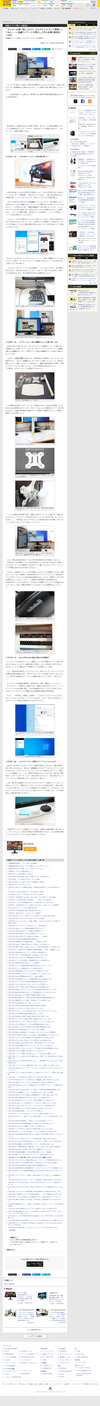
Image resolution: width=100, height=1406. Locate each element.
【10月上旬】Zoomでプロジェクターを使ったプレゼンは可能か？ (27, 918)
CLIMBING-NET (47, 1368)
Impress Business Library (28, 1357)
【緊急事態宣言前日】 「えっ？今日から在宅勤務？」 (23, 863)
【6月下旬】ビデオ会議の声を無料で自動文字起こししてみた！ (26, 1013)
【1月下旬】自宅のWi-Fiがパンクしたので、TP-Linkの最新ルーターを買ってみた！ (31, 1100)
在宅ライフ (44, 1242)
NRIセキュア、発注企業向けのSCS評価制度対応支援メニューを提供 (87, 200)
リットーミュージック (48, 1351)
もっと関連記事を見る (34, 1329)
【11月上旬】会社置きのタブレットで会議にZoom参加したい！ (26, 931)
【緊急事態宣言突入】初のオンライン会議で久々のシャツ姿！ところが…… (29, 866)
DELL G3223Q (9, 1284)
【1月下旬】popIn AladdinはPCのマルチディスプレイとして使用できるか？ (29, 1097)
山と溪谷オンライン (48, 1365)
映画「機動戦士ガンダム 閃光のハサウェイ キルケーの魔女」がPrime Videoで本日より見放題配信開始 (84, 276)
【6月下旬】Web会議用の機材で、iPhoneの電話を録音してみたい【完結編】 (30, 1152)
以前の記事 (19, 358)
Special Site (77, 53)
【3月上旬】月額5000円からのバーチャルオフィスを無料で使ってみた (28, 971)
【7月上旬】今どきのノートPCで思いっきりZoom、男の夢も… (26, 894)
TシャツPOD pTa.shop (83, 1367)
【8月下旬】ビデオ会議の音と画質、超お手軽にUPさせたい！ (25, 910)
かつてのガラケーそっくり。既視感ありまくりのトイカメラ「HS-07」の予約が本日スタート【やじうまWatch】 (84, 42)
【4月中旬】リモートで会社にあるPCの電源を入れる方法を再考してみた (29, 987)
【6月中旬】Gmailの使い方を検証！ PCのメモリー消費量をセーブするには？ (30, 1149)
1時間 (71, 25)
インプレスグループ (76, 1384)
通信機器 (6, 8)
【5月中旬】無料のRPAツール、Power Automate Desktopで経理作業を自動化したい (32, 997)
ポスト (13, 49)
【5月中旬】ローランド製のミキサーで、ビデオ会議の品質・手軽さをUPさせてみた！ (32, 1138)
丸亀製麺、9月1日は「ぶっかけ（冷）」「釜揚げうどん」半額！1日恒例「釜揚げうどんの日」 (84, 263)
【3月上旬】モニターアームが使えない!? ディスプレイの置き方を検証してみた (30, 1113)
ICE (76, 1348)
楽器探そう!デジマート (49, 1354)
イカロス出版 (61, 1348)
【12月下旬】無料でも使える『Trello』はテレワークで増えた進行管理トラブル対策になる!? (34, 947)
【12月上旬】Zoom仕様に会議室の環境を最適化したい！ (24, 939)
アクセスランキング (79, 22)
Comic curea (80, 1354)
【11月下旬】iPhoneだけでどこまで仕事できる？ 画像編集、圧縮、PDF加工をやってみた (33, 1079)
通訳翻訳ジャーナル (65, 1357)
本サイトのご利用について (9, 1384)
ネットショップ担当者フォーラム (30, 1354)
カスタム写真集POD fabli (84, 1370)
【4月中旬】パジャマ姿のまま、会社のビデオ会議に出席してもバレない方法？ (30, 1129)
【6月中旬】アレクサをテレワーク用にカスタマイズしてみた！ (26, 1008)
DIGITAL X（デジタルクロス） (29, 1363)
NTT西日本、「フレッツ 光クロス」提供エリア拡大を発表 (87, 120)
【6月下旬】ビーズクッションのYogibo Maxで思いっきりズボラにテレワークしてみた (32, 1011)
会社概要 (66, 1384)
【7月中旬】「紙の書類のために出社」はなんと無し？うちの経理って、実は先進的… (32, 897)
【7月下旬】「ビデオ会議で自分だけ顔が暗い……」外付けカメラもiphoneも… (30, 900)
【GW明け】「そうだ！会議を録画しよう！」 (21, 871)
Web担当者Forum (9, 1354)
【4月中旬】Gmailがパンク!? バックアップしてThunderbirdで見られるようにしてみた (32, 989)
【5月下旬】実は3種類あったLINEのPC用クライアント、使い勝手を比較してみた (31, 1144)
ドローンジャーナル (10, 1363)
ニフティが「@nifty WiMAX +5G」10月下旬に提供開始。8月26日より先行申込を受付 (87, 222)
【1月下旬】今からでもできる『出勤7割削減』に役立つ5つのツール (27, 957)
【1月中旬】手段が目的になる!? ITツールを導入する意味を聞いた (27, 952)
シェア (27, 49)
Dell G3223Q (28, 844)
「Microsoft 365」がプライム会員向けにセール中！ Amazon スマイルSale (87, 185)
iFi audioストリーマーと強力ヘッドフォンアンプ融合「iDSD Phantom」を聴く (87, 66)
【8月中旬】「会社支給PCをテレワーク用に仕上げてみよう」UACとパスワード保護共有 (33, 905)
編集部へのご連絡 (43, 1384)
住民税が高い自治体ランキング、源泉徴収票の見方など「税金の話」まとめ (87, 306)
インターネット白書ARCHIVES (13, 1377)
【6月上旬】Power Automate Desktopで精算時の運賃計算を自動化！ (27, 1005)
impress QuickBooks (82, 1357)
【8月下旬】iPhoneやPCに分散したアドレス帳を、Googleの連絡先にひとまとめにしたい (33, 1035)
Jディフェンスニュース (66, 1354)
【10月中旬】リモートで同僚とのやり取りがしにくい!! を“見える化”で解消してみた (32, 1053)
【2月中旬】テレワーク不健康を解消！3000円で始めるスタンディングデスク (30, 965)
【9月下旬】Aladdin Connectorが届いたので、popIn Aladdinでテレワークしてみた (31, 1043)
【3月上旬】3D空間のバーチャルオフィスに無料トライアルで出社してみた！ (30, 973)
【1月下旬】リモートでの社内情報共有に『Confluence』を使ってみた (28, 955)
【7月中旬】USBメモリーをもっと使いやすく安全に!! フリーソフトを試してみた (31, 1021)
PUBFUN (77, 1360)
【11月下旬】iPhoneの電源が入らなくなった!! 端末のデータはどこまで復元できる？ (32, 1208)
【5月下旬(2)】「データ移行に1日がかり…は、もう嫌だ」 (24, 879)
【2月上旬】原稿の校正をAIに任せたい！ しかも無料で (23, 963)
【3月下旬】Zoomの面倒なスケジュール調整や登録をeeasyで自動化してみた (30, 979)
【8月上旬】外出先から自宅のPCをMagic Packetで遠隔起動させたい (27, 1165)
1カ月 (93, 25)
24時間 (79, 25)
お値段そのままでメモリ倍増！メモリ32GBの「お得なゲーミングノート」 (86, 59)
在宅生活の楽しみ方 (28, 1240)
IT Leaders (7, 1360)
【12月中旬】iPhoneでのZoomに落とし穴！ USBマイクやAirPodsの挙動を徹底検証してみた (34, 1089)
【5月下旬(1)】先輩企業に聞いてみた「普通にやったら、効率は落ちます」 (29, 876)
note (47, 49)
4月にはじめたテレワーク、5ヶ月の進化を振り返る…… (24, 908)
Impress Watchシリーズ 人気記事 (83, 255)
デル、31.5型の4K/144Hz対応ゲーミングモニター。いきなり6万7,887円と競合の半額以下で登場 (24, 1296)
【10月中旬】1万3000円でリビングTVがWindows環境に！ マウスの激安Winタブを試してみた (35, 1194)
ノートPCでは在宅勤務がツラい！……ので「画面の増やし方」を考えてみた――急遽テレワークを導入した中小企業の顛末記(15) (57, 1316)
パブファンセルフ (81, 1362)
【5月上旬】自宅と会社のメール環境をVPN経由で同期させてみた (27, 995)
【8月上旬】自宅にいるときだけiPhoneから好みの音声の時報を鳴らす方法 (29, 1027)
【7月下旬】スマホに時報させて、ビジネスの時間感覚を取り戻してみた (28, 1024)
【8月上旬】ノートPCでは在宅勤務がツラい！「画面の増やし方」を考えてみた (31, 902)
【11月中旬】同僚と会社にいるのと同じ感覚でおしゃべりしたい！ (27, 933)
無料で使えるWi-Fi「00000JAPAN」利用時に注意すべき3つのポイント (87, 292)
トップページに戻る (35, 1336)
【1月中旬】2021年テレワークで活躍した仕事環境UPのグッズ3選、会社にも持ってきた (33, 1095)
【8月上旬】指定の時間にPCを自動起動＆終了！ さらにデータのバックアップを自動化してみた (35, 1168)
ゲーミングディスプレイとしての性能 (21, 202)
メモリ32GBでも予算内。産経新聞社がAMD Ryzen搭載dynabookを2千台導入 (86, 80)
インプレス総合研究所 (10, 1357)
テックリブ (61, 1374)
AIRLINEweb (63, 1351)
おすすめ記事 (77, 286)
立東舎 (44, 1360)
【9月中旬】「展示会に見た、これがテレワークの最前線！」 (25, 913)
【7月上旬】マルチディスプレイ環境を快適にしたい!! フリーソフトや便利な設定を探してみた (35, 1160)
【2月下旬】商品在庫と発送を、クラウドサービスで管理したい (26, 1111)
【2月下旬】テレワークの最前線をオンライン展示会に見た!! (25, 968)
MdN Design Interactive (66, 1371)
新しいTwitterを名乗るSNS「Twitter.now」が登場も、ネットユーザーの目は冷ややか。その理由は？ (82, 144)
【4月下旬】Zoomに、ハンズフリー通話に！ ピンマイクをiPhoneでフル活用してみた (32, 1131)
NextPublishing (25, 1373)
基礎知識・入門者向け (46, 8)
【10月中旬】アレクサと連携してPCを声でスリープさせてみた (26, 1051)
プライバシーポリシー (56, 1384)
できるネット (8, 1374)
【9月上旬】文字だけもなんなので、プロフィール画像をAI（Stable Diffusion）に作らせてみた (35, 1179)
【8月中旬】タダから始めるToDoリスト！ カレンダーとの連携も (26, 1029)
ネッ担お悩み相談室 (10, 1366)
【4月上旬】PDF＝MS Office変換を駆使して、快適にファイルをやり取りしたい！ (31, 1123)
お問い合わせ (22, 1384)
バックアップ (34, 8)
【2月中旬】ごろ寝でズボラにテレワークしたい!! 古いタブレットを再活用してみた (31, 1105)
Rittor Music (44, 1348)
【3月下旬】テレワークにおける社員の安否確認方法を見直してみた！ (28, 981)
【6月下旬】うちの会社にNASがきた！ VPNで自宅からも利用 (25, 892)
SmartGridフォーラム (26, 1351)
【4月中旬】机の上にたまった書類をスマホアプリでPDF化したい (26, 1126)
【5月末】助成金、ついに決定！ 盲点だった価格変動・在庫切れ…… (27, 882)
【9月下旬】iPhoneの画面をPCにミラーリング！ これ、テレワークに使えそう (30, 1045)
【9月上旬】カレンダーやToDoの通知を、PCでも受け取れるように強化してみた (31, 1037)
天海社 (78, 1351)
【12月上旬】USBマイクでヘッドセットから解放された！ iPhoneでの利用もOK (31, 1082)
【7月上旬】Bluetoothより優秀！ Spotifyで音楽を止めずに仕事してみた (28, 1016)
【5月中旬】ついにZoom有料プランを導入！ (20, 874)
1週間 (86, 25)
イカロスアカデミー (65, 1363)
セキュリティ (24, 8)
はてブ (37, 49)
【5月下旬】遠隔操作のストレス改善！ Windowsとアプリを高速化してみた (29, 1000)
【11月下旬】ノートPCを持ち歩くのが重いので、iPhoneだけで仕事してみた (30, 1077)
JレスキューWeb (64, 1360)
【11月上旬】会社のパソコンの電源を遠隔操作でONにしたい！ (26, 928)
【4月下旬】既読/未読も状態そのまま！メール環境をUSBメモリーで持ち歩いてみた (32, 992)
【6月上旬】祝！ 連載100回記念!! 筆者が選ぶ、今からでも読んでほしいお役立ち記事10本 (34, 1146)
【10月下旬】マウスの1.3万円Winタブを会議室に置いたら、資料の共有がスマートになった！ (34, 1197)
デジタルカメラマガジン (11, 1371)
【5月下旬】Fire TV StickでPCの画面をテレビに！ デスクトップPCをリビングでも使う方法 (34, 1141)
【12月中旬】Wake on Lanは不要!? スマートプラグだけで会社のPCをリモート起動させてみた (35, 1220)
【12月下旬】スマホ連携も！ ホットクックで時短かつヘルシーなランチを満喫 (30, 1092)
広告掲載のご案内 (32, 1384)
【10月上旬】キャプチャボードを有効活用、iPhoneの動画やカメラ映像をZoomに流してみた (34, 1191)
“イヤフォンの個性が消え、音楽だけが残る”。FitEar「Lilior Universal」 (86, 87)
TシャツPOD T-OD (48, 1357)
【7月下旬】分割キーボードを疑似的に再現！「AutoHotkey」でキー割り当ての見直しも (33, 1162)
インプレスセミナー (26, 1360)
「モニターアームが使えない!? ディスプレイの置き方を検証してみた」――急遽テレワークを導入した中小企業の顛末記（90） (25, 1316)
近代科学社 (44, 1371)
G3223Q (22, 195)
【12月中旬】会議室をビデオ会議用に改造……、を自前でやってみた (27, 941)
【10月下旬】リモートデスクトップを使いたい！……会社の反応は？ (27, 925)
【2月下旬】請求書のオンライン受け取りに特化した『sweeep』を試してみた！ (31, 1108)
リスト (19, 49)
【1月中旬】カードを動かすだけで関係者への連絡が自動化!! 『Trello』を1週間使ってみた (34, 949)
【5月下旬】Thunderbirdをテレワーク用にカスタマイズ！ (24, 1003)
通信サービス (14, 8)
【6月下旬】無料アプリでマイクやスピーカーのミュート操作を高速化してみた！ (31, 1154)
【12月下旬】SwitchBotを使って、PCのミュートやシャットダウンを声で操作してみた (32, 1227)
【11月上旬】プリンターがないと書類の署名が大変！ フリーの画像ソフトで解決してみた (33, 1065)
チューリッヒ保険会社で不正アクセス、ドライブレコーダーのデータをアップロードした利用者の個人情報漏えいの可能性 (87, 114)
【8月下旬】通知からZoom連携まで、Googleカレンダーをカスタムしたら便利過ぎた (32, 1032)
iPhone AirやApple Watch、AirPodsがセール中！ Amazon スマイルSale (86, 173)
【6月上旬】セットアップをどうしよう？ (19, 884)
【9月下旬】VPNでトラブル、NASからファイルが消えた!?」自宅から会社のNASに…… (33, 916)
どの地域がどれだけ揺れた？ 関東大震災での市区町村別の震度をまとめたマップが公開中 (82, 154)
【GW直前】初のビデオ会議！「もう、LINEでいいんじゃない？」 (27, 868)
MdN (59, 1366)
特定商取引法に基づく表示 (91, 1384)
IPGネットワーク (79, 1365)
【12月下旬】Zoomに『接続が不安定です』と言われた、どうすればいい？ (29, 944)
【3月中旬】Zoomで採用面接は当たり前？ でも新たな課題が (26, 976)
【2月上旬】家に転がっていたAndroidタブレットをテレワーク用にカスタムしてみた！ (32, 1103)
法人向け (57, 8)
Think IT (7, 1351)
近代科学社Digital (47, 1373)
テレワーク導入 (14, 1240)
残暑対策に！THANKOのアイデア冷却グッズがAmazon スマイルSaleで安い (87, 161)
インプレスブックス (26, 1370)
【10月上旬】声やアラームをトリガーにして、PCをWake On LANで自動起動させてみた (33, 1048)
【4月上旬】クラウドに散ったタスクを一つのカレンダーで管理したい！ (28, 984)
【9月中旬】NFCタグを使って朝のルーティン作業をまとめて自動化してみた (30, 1040)
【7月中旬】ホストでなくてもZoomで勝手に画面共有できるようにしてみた (29, 1019)
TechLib (62, 1376)
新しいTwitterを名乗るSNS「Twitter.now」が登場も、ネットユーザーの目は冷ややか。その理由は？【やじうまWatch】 (84, 34)
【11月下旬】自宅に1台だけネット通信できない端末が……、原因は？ (28, 936)
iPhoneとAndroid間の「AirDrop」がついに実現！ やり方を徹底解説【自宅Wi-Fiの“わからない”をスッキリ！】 (84, 38)
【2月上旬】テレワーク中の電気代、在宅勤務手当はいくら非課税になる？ (29, 960)
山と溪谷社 (44, 1363)
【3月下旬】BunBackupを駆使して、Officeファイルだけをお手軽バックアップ (30, 1121)
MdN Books (63, 1368)
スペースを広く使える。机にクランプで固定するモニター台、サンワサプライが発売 (87, 215)
